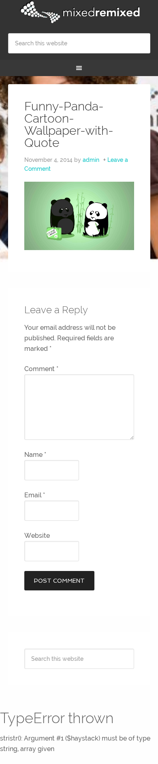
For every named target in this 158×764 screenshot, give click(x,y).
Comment (41, 369)
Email (34, 495)
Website (37, 535)
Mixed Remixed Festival (79, 12)
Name (35, 454)
